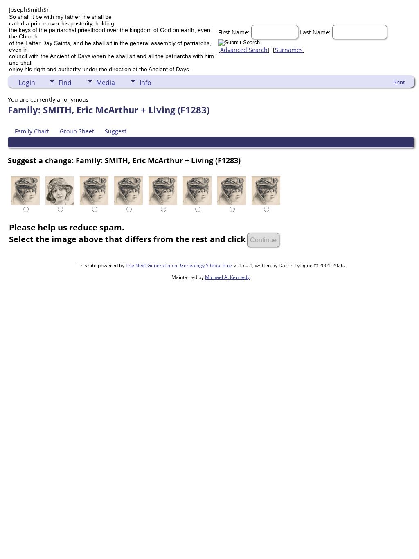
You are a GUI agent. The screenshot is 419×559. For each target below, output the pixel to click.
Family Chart (32, 131)
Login (26, 82)
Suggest (115, 131)
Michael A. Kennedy (227, 277)
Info (145, 82)
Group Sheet (77, 131)
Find (65, 82)
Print (399, 82)
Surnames (289, 50)
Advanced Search (244, 50)
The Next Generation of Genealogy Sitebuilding (179, 265)
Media (105, 82)
